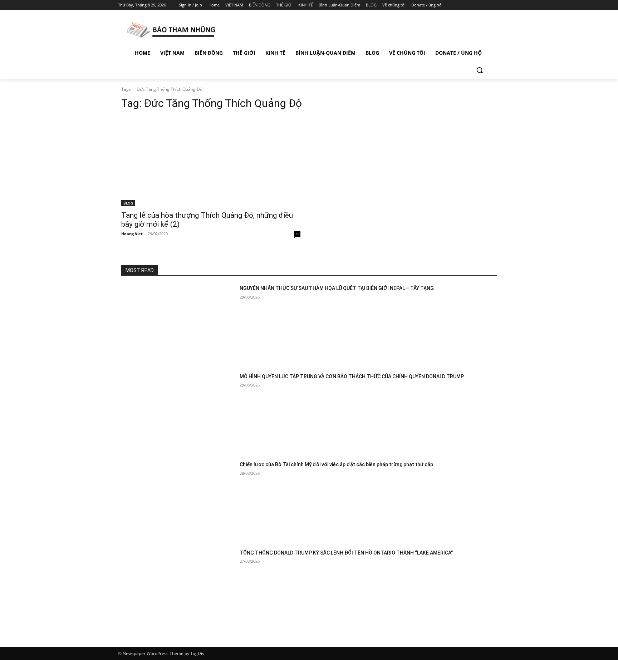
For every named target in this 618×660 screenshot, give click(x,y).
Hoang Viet (132, 233)
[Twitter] (476, 5)
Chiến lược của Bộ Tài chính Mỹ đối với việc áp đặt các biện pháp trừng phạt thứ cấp (336, 464)
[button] (479, 70)
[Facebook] (456, 5)
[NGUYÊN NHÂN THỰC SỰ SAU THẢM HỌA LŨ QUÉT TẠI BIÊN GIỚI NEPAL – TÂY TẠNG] (177, 324)
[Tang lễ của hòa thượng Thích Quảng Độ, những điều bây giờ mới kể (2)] (210, 162)
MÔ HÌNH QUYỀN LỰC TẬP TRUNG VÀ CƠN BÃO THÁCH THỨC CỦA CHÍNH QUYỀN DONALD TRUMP (352, 376)
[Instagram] (466, 5)
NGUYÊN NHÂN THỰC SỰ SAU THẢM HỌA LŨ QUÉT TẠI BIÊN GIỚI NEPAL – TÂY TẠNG (337, 288)
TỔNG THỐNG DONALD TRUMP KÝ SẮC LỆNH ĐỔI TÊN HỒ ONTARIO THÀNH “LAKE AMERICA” (346, 553)
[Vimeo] (486, 5)
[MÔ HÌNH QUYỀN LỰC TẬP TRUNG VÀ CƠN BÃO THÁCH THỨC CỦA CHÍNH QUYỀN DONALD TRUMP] (177, 412)
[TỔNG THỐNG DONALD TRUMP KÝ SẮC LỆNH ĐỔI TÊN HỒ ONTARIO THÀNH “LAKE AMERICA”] (177, 589)
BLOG (128, 203)
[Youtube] (496, 5)
